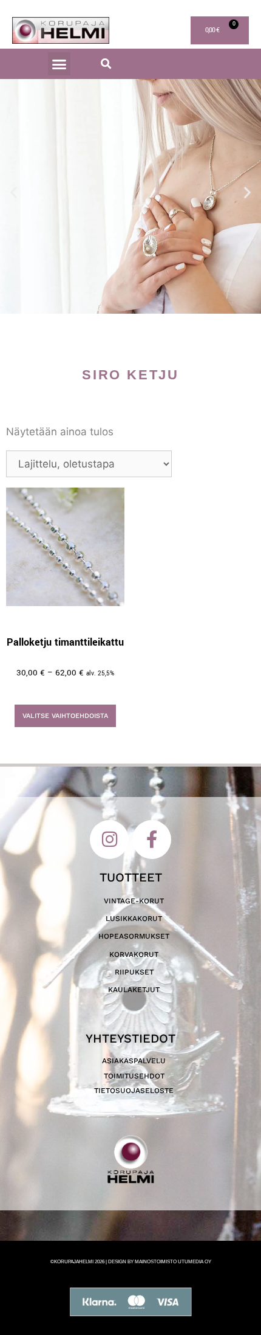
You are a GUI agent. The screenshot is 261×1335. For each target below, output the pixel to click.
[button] (59, 63)
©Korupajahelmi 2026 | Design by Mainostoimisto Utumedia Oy (130, 1261)
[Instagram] (109, 839)
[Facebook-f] (151, 839)
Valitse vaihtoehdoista (65, 716)
